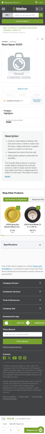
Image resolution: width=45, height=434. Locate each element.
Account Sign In (22, 21)
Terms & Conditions (9, 397)
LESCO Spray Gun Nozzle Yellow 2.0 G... (12, 226)
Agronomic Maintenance (28, 28)
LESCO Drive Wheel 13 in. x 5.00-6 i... (32, 226)
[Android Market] (33, 321)
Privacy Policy (24, 397)
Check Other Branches (37, 100)
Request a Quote (34, 430)
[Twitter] (10, 359)
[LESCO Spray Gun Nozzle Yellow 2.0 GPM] (12, 215)
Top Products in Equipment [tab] (16, 199)
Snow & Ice (17, 30)
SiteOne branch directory (12, 347)
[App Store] (12, 321)
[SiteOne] (20, 10)
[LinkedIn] (20, 359)
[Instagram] (25, 359)
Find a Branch (9, 329)
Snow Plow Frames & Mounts (14, 32)
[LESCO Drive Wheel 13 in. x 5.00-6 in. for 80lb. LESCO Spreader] (32, 215)
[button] (12, 2)
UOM (5, 424)
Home (5, 28)
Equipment (8, 30)
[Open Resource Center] (40, 429)
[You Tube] (15, 359)
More (7, 177)
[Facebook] (5, 359)
